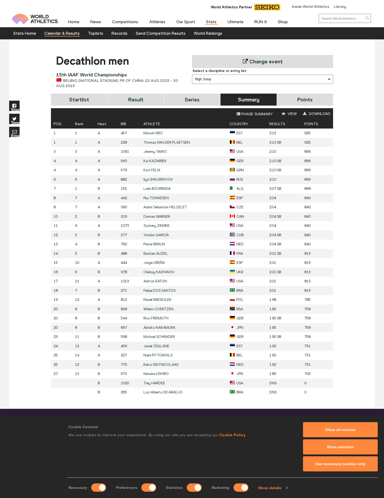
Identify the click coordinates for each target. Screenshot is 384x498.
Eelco (160, 364)
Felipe (159, 290)
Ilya (158, 179)
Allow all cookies (340, 430)
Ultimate (235, 21)
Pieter (154, 244)
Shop (283, 21)
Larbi (157, 188)
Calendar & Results (62, 33)
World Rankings (208, 33)
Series (192, 99)
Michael (159, 337)
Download (319, 113)
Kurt (151, 170)
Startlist (79, 99)
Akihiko (159, 327)
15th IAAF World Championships (91, 75)
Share (15, 109)
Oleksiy (158, 272)
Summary (248, 99)
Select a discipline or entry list (219, 70)
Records (119, 33)
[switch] (148, 487)
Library (340, 6)
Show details (269, 488)
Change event (265, 61)
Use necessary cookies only (340, 464)
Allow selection (340, 447)
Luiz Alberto (163, 392)
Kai (155, 161)
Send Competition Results (160, 33)
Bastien (155, 253)
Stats (211, 21)
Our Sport (185, 21)
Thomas (166, 142)
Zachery (156, 225)
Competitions (125, 21)
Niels (157, 355)
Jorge (154, 262)
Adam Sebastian (165, 207)
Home (73, 21)
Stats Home (24, 33)
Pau (156, 198)
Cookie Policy (232, 435)
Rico (155, 318)
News (95, 21)
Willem (158, 309)
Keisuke (156, 374)
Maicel (153, 133)
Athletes (157, 21)
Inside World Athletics (310, 6)
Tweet (15, 122)
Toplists (95, 33)
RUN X (260, 21)
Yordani (156, 235)
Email (15, 135)
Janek (156, 346)
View (292, 113)
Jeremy (155, 151)
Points (305, 99)
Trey (154, 383)
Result (135, 99)
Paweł (157, 299)
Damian (156, 216)
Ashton (155, 281)
